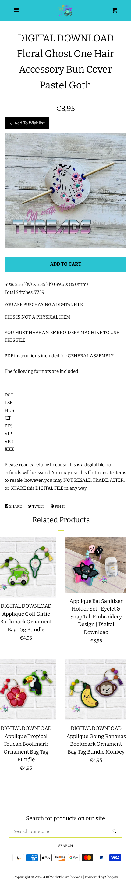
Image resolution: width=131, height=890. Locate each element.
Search (65, 846)
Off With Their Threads (63, 877)
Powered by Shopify (101, 877)
